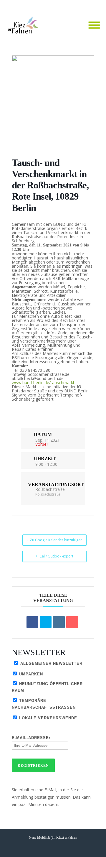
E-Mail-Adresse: (31, 738)
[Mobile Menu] (94, 25)
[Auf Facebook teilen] (32, 622)
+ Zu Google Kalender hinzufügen (54, 539)
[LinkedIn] (59, 622)
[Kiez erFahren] (24, 25)
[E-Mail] (72, 622)
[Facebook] (71, 6)
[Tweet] (46, 622)
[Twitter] (82, 6)
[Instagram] (94, 6)
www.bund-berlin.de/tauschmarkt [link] (43, 382)
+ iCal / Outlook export (54, 556)
